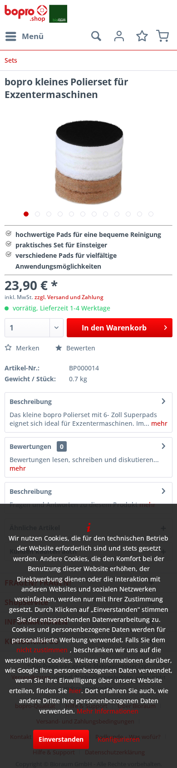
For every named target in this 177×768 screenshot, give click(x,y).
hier (75, 690)
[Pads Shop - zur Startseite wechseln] (36, 14)
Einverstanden (61, 739)
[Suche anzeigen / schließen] (96, 36)
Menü (33, 36)
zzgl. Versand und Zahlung (68, 297)
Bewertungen (30, 446)
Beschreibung (31, 401)
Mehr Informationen (107, 711)
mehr (158, 423)
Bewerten (79, 348)
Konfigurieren (119, 739)
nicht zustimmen (42, 649)
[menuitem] (24, 36)
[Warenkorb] (162, 36)
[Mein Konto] (118, 36)
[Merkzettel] (140, 36)
